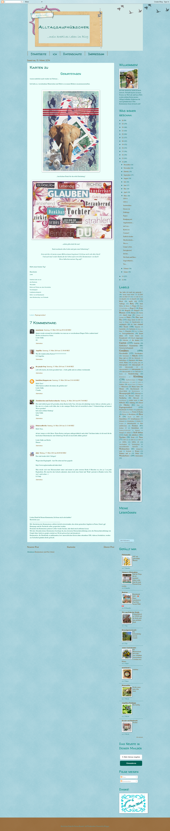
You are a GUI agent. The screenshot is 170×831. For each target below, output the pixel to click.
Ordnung (132, 402)
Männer (121, 389)
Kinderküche (122, 377)
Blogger (106, 826)
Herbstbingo (122, 360)
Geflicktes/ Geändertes (128, 345)
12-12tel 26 (137, 297)
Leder (139, 382)
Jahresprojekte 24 (127, 371)
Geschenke (123, 353)
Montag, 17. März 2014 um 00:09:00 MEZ (53, 453)
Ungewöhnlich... (128, 260)
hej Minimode (136, 358)
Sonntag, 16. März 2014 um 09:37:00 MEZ (74, 400)
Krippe (141, 380)
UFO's (124, 442)
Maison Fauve (132, 384)
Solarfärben (135, 428)
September (127, 175)
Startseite (38, 54)
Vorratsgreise (136, 444)
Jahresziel (138, 371)
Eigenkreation (136, 322)
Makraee (140, 384)
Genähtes (124, 350)
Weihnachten (124, 448)
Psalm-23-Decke (137, 412)
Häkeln (135, 355)
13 (123, 276)
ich (55, 54)
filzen (139, 329)
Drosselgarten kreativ (129, 630)
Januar (126, 272)
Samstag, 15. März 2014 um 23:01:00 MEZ (65, 380)
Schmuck (122, 421)
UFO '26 (133, 440)
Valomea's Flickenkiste (130, 572)
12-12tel (140, 294)
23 (123, 131)
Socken (135, 425)
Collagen (138, 315)
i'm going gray (136, 362)
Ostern (141, 402)
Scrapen (121, 423)
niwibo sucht (133, 400)
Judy (37, 453)
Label (133, 382)
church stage (127, 315)
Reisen (124, 414)
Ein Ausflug (136, 705)
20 (123, 141)
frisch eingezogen (137, 338)
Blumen (122, 312)
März (125, 196)
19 (123, 144)
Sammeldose (127, 205)
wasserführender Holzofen (128, 446)
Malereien (124, 386)
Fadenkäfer (122, 329)
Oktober (126, 171)
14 (123, 162)
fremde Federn (134, 336)
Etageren (137, 327)
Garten (122, 342)
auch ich (133, 301)
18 (123, 148)
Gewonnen (126, 356)
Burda (141, 313)
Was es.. (125, 243)
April (125, 192)
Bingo (134, 306)
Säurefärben (123, 419)
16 (123, 155)
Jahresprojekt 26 (131, 367)
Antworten (39, 343)
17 (123, 151)
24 (123, 127)
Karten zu (126, 229)
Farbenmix (132, 329)
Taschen (122, 437)
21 (123, 137)
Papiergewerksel (40, 315)
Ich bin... (126, 253)
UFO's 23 (135, 442)
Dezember (127, 164)
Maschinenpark (134, 389)
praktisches (139, 410)
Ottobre (127, 405)
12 (123, 280)
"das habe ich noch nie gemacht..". (131, 292)
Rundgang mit (127, 219)
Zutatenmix (139, 456)
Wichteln (128, 451)
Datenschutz (72, 54)
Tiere (141, 437)
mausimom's (126, 667)
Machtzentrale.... (128, 240)
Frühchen (125, 340)
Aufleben (135, 669)
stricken (135, 435)
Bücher (133, 313)
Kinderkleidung (133, 374)
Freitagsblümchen (128, 333)
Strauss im (126, 209)
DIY (139, 320)
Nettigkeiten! (127, 250)
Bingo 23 (133, 308)
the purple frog (41, 366)
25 (123, 124)
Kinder (121, 374)
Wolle (137, 453)
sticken (129, 433)
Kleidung (138, 376)
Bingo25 (137, 310)
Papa (138, 405)
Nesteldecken (122, 400)
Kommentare (126, 781)
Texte (133, 437)
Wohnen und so (124, 453)
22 (123, 134)
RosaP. (129, 417)
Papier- (125, 216)
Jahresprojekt (123, 365)
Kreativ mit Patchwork (130, 720)
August (126, 178)
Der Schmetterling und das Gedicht (137, 635)
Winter (137, 451)
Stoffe (126, 435)
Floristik (128, 331)
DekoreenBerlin (41, 425)
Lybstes (121, 384)
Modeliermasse (136, 391)
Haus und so (123, 358)
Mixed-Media (123, 391)
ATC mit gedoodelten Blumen (136, 558)
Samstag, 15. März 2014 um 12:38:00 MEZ (56, 350)
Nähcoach (136, 398)
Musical (121, 396)
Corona (121, 317)
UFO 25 (140, 440)
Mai (125, 189)
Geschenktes (139, 353)
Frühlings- (126, 212)
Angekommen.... (128, 222)
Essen (126, 326)
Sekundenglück (131, 423)
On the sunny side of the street (137, 689)
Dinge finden (131, 320)
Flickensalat (126, 554)
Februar (126, 268)
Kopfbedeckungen (130, 380)
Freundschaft (123, 338)
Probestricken (126, 412)
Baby (132, 303)
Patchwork (122, 409)
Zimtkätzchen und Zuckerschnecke (48, 400)
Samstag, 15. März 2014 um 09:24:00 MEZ (57, 330)
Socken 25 (123, 428)
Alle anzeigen (139, 737)
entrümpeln (122, 324)
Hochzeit (132, 360)
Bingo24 (127, 310)
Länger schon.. (127, 247)
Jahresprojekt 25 (137, 365)
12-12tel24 (122, 299)
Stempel (121, 433)
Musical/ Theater (134, 396)
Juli (125, 182)
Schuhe (139, 421)
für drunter (135, 340)
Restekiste (132, 414)
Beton (127, 306)
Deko (129, 317)
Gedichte (137, 343)
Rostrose (125, 592)
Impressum (96, 54)
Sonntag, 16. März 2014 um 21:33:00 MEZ (60, 425)
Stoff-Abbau (138, 432)
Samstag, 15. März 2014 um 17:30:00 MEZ (60, 366)
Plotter (131, 410)
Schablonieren (135, 419)
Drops (127, 322)
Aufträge (122, 303)
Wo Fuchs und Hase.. (129, 257)
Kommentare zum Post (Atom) (44, 552)
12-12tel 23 (126, 296)
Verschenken (123, 444)
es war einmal (137, 324)
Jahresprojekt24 (124, 369)
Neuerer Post (33, 546)
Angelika (39, 350)
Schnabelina (130, 421)
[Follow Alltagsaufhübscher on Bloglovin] (126, 542)
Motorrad (138, 393)
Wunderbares (124, 455)
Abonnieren (131, 763)
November (127, 168)
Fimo (120, 331)
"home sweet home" (128, 294)
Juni (125, 185)
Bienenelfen (126, 685)
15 (123, 158)
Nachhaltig (122, 398)
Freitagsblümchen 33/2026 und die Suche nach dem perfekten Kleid (137, 618)
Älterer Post (108, 546)
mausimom (39, 330)
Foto (136, 331)
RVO (138, 417)
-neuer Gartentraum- (129, 647)
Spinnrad (137, 430)
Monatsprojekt (125, 393)
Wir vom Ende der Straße (130, 612)
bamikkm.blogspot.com (44, 380)
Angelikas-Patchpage (129, 703)
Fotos (141, 331)
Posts (124, 777)
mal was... (126, 226)
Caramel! (126, 233)
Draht (120, 322)
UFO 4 (125, 198)
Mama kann (136, 386)
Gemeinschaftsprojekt (126, 348)
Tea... (125, 264)
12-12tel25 (132, 299)
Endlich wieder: (128, 236)
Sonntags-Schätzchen (124, 430)
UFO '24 (125, 440)
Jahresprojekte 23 (137, 369)
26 (123, 120)
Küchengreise (125, 382)
